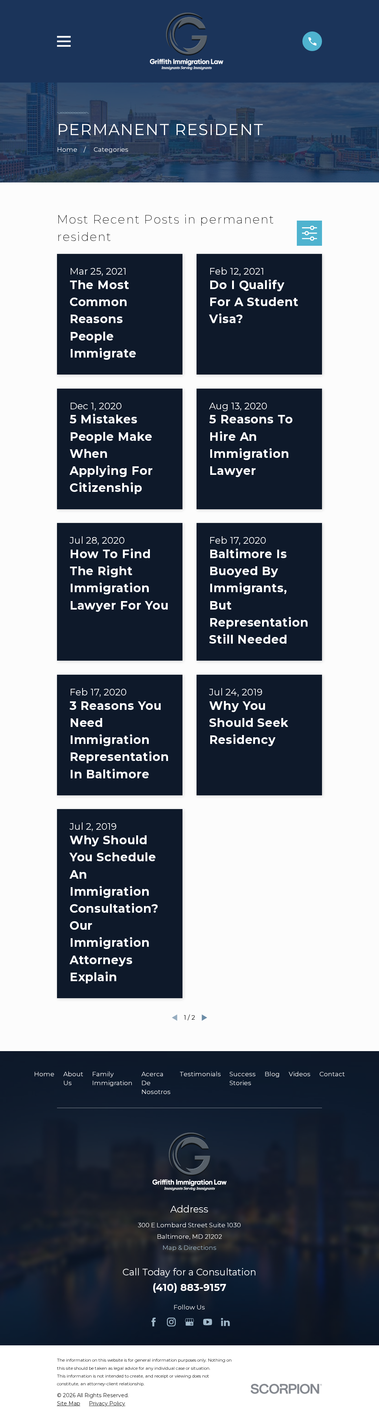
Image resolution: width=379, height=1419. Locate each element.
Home (44, 1074)
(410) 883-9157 (189, 1287)
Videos (300, 1074)
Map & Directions (189, 1247)
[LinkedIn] (225, 1322)
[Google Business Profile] (189, 1322)
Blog (272, 1074)
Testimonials (200, 1074)
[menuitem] (68, 1404)
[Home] (186, 41)
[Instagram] (171, 1322)
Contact (332, 1074)
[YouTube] (207, 1322)
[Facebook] (153, 1322)
